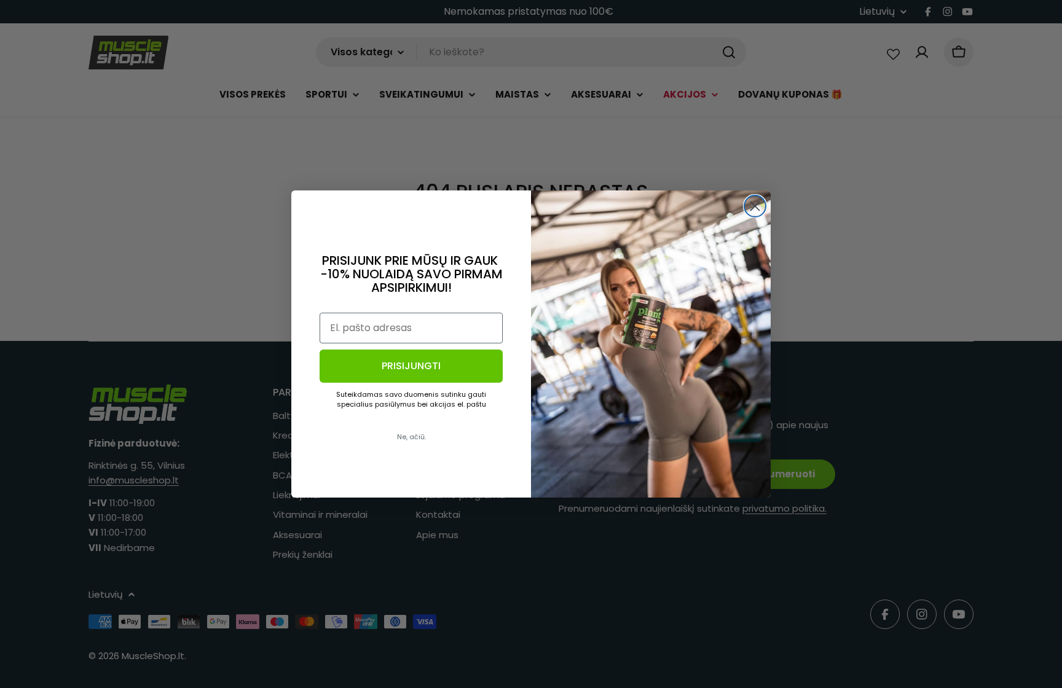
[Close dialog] (755, 206)
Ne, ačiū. (411, 437)
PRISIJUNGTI (411, 366)
